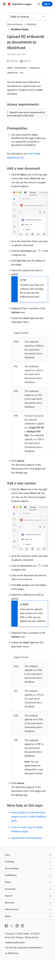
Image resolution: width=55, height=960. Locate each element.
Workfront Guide (19, 29)
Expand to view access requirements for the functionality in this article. (26, 114)
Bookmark (14, 61)
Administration (20, 67)
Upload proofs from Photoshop (26, 837)
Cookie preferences (14, 942)
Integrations (35, 67)
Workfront (32, 24)
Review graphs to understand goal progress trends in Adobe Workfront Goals (28, 816)
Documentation (15, 24)
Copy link (27, 61)
